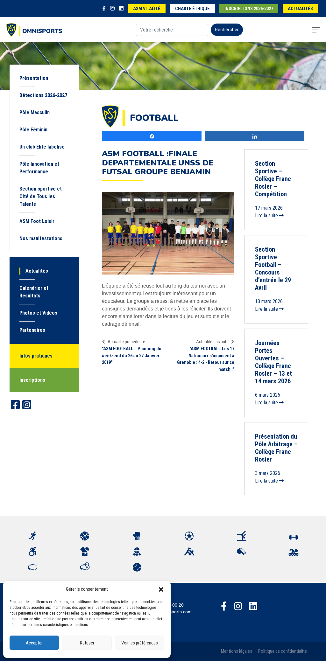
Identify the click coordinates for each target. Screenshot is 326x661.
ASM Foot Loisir (36, 221)
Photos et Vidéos (38, 313)
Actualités (300, 8)
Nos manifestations (40, 238)
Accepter (34, 643)
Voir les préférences (139, 643)
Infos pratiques (36, 356)
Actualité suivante (212, 341)
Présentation (33, 78)
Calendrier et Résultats (33, 292)
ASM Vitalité (146, 8)
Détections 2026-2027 (43, 95)
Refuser (87, 643)
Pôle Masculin (34, 112)
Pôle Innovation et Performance (39, 168)
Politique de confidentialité (282, 651)
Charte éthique (192, 8)
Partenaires (32, 330)
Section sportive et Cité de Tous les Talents (40, 196)
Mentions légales (236, 651)
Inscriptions (32, 380)
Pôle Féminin (33, 130)
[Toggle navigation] (316, 30)
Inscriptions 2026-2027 (248, 8)
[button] (161, 589)
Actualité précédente (126, 341)
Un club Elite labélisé (42, 147)
